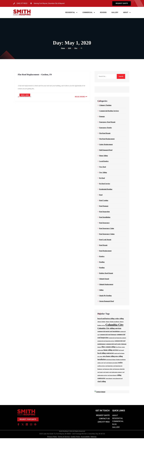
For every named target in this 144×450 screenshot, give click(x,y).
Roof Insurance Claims (107, 234)
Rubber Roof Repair (106, 273)
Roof (100, 195)
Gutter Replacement (106, 144)
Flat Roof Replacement (107, 139)
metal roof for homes (119, 353)
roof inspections (109, 365)
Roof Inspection (104, 211)
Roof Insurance (104, 223)
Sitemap (93, 437)
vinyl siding (101, 381)
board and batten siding (106, 318)
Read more (80, 96)
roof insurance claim (107, 369)
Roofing (102, 262)
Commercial (87, 12)
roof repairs (106, 372)
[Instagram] (31, 424)
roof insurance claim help (119, 369)
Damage (102, 116)
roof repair (100, 372)
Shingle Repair (104, 279)
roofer (120, 362)
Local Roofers (104, 161)
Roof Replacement (105, 251)
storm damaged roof (118, 378)
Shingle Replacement (106, 284)
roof (105, 362)
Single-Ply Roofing (105, 295)
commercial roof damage (108, 334)
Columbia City (115, 324)
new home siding (109, 356)
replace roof (100, 362)
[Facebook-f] (18, 424)
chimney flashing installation (112, 321)
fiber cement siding (108, 347)
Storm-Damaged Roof (106, 301)
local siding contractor (105, 353)
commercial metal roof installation (108, 331)
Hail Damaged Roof (105, 150)
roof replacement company (115, 372)
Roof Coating (103, 200)
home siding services (111, 350)
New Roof (102, 167)
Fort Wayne (118, 347)
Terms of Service (64, 437)
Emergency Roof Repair (107, 122)
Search (121, 76)
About (125, 12)
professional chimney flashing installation (116, 359)
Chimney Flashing (105, 105)
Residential (70, 12)
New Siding (103, 172)
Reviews (103, 12)
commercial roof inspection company (117, 337)
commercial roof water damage (116, 344)
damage (99, 347)
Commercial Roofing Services (109, 111)
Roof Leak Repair (105, 239)
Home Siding (103, 155)
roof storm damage (112, 375)
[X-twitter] (22, 424)
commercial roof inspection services (105, 340)
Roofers (101, 256)
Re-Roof (102, 178)
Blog (114, 424)
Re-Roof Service (104, 183)
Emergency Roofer (105, 127)
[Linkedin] (27, 424)
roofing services (101, 365)
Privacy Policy (52, 437)
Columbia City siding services (109, 328)
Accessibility (85, 437)
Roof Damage (103, 206)
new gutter (100, 356)
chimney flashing (101, 321)
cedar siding (119, 318)
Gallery (114, 12)
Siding (101, 290)
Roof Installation (104, 217)
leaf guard (121, 350)
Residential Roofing (105, 189)
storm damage (109, 378)
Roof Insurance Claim (106, 228)
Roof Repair (103, 245)
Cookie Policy (75, 437)
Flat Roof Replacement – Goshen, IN (35, 74)
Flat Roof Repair (104, 133)
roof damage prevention (112, 362)
